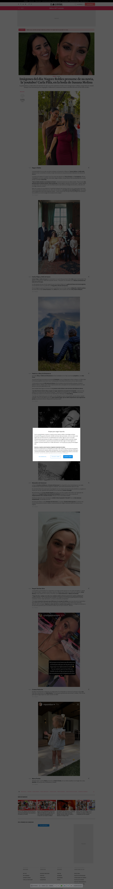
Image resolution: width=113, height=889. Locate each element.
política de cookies (67, 442)
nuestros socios (53, 434)
